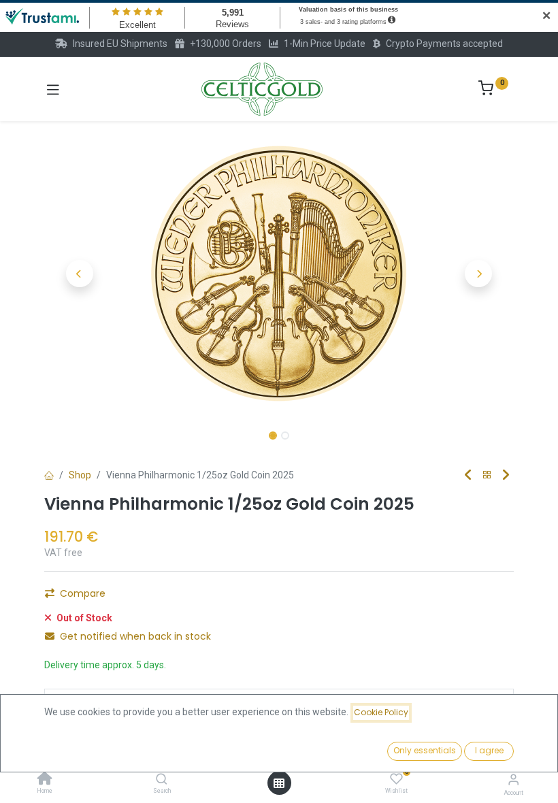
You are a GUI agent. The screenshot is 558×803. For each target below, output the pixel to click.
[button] (79, 273)
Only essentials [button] (424, 750)
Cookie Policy (381, 712)
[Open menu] (279, 783)
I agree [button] (489, 750)
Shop (80, 475)
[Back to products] (487, 475)
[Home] (44, 779)
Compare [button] (82, 593)
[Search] (161, 779)
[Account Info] (513, 779)
